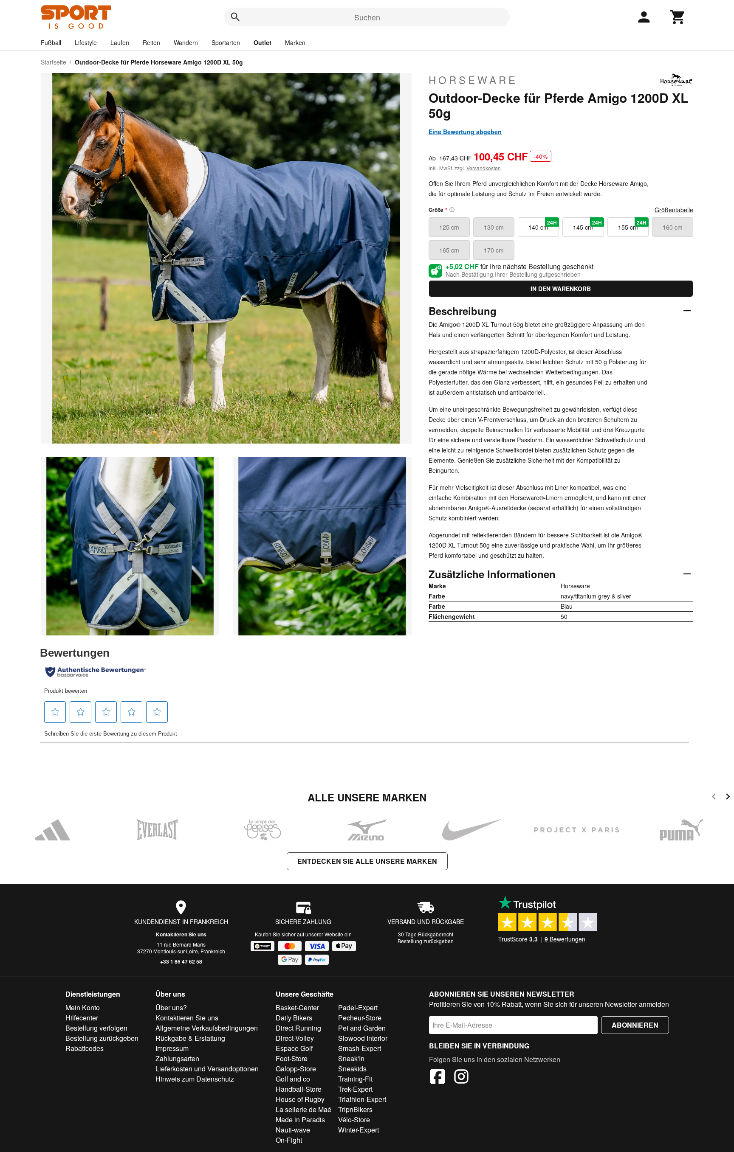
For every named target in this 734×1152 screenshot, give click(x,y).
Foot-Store (292, 1058)
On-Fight (289, 1140)
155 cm (632, 225)
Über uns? (171, 1007)
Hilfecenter (81, 1018)
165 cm (449, 250)
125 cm (449, 227)
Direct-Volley (295, 1038)
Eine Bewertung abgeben (465, 131)
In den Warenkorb (561, 288)
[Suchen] (235, 17)
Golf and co (293, 1079)
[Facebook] (437, 1077)
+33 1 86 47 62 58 (181, 961)
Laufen (119, 42)
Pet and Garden (362, 1028)
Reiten (151, 42)
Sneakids (352, 1068)
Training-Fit (355, 1079)
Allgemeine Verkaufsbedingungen (206, 1028)
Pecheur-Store (359, 1018)
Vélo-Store (354, 1119)
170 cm (494, 250)
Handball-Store (299, 1089)
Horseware (473, 80)
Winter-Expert (358, 1130)
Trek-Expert (355, 1089)
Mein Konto (82, 1007)
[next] (728, 797)
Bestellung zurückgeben (426, 940)
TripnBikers (355, 1109)
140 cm (542, 225)
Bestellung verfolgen (96, 1028)
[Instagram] (461, 1077)
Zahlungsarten (177, 1058)
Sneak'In (351, 1058)
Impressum (172, 1048)
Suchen (367, 16)
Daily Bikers (294, 1018)
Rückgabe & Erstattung (190, 1038)
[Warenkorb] (677, 16)
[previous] (714, 797)
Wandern (186, 42)
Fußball (51, 42)
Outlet (262, 42)
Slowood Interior (362, 1038)
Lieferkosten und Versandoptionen (207, 1068)
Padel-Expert (358, 1007)
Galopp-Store (296, 1068)
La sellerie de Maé (303, 1109)
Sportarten (226, 42)
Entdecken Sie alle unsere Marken (367, 861)
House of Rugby (300, 1099)
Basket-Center (297, 1007)
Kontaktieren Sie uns (181, 934)
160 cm (673, 227)
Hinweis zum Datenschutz (194, 1079)
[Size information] (452, 210)
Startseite (53, 62)
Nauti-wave (293, 1130)
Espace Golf (294, 1048)
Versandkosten (483, 167)
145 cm (587, 225)
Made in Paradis (300, 1119)
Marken (295, 42)
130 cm (494, 227)
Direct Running (298, 1028)
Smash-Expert (359, 1048)
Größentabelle (674, 209)
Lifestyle (86, 42)
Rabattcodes (84, 1048)
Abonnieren (635, 1025)
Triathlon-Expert (362, 1099)
